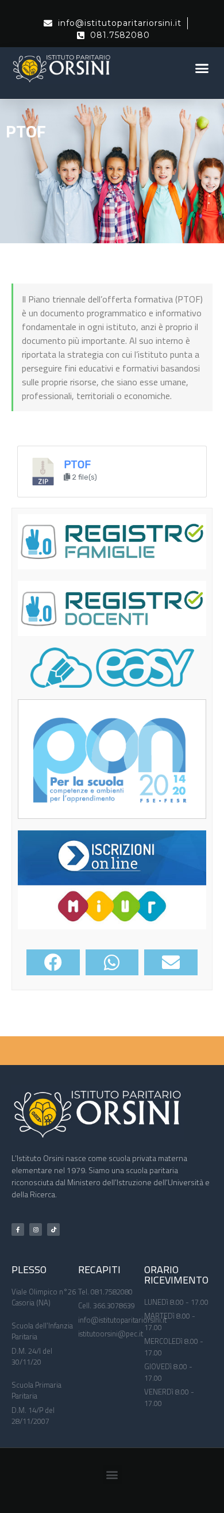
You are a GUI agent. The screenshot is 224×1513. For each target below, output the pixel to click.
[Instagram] (35, 1229)
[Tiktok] (53, 1229)
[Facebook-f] (17, 1229)
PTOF (77, 464)
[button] (202, 68)
